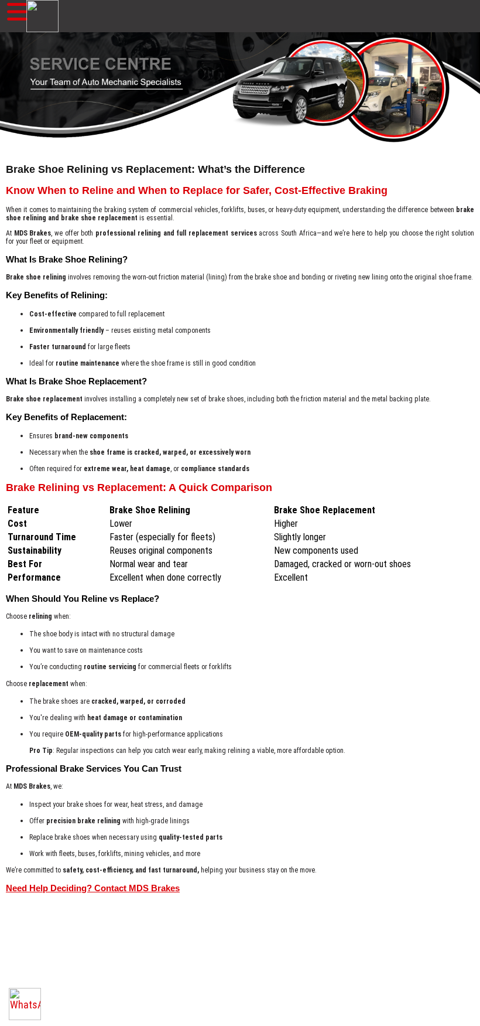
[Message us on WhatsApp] (25, 1004)
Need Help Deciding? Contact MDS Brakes (93, 888)
